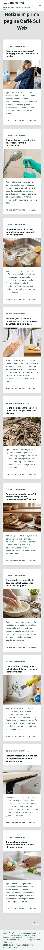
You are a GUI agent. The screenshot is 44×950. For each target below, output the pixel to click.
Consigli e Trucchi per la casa (17, 46)
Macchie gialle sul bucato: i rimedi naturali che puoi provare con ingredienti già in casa (21, 321)
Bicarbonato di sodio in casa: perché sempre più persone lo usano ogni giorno (20, 232)
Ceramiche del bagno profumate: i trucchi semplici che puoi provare (20, 844)
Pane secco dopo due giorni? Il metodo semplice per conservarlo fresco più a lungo (21, 497)
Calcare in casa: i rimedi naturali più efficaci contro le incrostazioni (21, 143)
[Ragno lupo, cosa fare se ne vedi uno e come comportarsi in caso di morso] (22, 431)
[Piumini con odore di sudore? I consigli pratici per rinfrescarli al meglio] (22, 74)
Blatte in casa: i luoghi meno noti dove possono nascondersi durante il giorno (22, 758)
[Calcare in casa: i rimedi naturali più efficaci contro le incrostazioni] (22, 163)
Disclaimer (7, 947)
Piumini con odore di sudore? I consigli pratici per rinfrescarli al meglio (22, 53)
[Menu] (40, 5)
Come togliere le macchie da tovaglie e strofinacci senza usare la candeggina (20, 583)
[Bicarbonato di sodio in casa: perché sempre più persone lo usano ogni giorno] (22, 252)
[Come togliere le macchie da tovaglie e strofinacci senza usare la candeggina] (22, 603)
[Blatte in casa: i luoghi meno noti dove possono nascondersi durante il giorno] (22, 779)
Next (35, 922)
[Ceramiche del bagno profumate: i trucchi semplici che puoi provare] (22, 865)
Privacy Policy (18, 947)
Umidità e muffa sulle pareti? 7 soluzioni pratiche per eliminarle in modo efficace (21, 669)
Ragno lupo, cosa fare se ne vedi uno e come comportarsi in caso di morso (21, 410)
